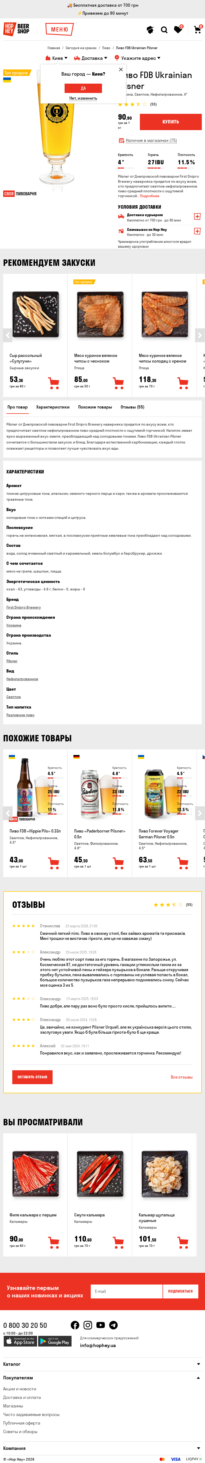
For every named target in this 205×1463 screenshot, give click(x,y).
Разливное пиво (20, 715)
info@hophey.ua (98, 1345)
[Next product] (200, 335)
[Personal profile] (150, 29)
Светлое (13, 696)
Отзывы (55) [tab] (132, 407)
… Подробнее (148, 195)
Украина (13, 625)
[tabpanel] (56, 132)
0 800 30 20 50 (25, 1325)
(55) (153, 104)
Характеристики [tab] (53, 407)
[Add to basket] (54, 384)
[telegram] (113, 1325)
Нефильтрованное (22, 678)
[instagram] (88, 1325)
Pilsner (12, 661)
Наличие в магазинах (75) (151, 140)
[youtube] (100, 1325)
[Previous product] (8, 335)
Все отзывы (182, 1077)
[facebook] (75, 1325)
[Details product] (35, 314)
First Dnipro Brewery (23, 607)
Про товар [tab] (17, 407)
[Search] (164, 29)
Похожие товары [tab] (95, 407)
